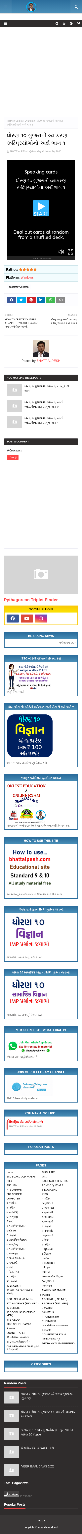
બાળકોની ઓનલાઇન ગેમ (55, 1325)
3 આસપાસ (48, 1207)
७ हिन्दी (45, 1239)
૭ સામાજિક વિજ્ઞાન (17, 1239)
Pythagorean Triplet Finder (31, 599)
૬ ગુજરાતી (47, 1230)
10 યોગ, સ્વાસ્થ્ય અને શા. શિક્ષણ (20, 1292)
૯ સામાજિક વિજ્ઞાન (16, 1258)
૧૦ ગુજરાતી (48, 1281)
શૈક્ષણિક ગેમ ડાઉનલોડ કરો (37, 1448)
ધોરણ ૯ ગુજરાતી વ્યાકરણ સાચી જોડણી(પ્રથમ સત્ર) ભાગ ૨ (43, 404)
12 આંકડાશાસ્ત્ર (51, 1338)
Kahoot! (46, 1330)
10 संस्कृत (47, 1285)
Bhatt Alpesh (51, 1527)
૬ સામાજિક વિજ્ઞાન (16, 1225)
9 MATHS (47, 1307)
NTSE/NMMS (14, 1189)
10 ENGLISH (13, 1285)
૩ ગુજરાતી (47, 1203)
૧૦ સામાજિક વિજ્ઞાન (52, 1276)
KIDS (45, 1194)
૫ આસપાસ (48, 1216)
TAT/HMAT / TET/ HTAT (55, 1180)
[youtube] (27, 619)
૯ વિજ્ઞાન (46, 1267)
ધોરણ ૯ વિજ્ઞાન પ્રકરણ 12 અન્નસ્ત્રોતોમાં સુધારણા (47, 1396)
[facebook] (57, 23)
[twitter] (78, 23)
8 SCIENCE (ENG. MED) (55, 1303)
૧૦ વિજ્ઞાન (12, 1281)
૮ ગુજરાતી (47, 1249)
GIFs (9, 1180)
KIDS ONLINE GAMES (19, 1324)
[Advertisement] (41, 70)
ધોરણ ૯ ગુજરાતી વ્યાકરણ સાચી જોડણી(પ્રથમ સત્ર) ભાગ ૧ (43, 420)
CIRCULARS (48, 1172)
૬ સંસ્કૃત (11, 1230)
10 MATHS (48, 1312)
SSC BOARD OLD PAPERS (21, 1176)
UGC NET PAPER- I (17, 1332)
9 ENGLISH (48, 1262)
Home (10, 121)
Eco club (11, 1328)
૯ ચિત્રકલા (13, 1271)
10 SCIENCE (13, 1307)
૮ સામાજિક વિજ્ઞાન (16, 1248)
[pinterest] (71, 23)
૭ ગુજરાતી (47, 1235)
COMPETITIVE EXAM (54, 1334)
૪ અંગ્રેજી (12, 1216)
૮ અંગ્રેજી (12, 1253)
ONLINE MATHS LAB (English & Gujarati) (23, 1348)
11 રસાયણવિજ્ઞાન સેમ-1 (19, 1341)
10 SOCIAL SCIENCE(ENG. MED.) (21, 1314)
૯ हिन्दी (10, 1267)
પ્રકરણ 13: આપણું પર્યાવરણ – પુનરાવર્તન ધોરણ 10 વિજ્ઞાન (47, 1432)
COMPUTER (13, 1198)
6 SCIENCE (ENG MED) (54, 1299)
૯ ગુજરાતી (12, 1262)
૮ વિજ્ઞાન (46, 1253)
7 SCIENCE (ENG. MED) (20, 1299)
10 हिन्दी (46, 1271)
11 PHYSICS (49, 1321)
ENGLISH (12, 1185)
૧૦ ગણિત (11, 1276)
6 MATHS (45, 1294)
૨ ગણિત (46, 1198)
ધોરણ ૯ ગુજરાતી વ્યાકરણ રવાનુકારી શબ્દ (46, 388)
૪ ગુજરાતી (47, 1212)
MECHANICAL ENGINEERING (58, 1343)
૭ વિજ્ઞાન (11, 1235)
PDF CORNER (14, 1194)
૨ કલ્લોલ (12, 1202)
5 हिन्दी (10, 1221)
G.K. (44, 1176)
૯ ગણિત (46, 1258)
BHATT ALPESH (18, 151)
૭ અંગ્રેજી (12, 1244)
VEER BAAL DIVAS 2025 (26, 1122)
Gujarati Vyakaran (25, 121)
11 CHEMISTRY (51, 1316)
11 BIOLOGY (14, 1319)
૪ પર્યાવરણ (12, 1212)
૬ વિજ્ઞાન (46, 1226)
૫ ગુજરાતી (47, 1221)
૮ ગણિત (46, 1244)
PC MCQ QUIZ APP (52, 1185)
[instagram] (64, 23)
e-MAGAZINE (49, 1189)
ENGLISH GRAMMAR (54, 1290)
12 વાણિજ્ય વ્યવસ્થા (18, 1337)
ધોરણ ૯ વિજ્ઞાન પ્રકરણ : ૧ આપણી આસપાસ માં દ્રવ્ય (48, 1414)
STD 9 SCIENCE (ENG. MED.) (23, 1303)
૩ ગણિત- (11, 1207)
